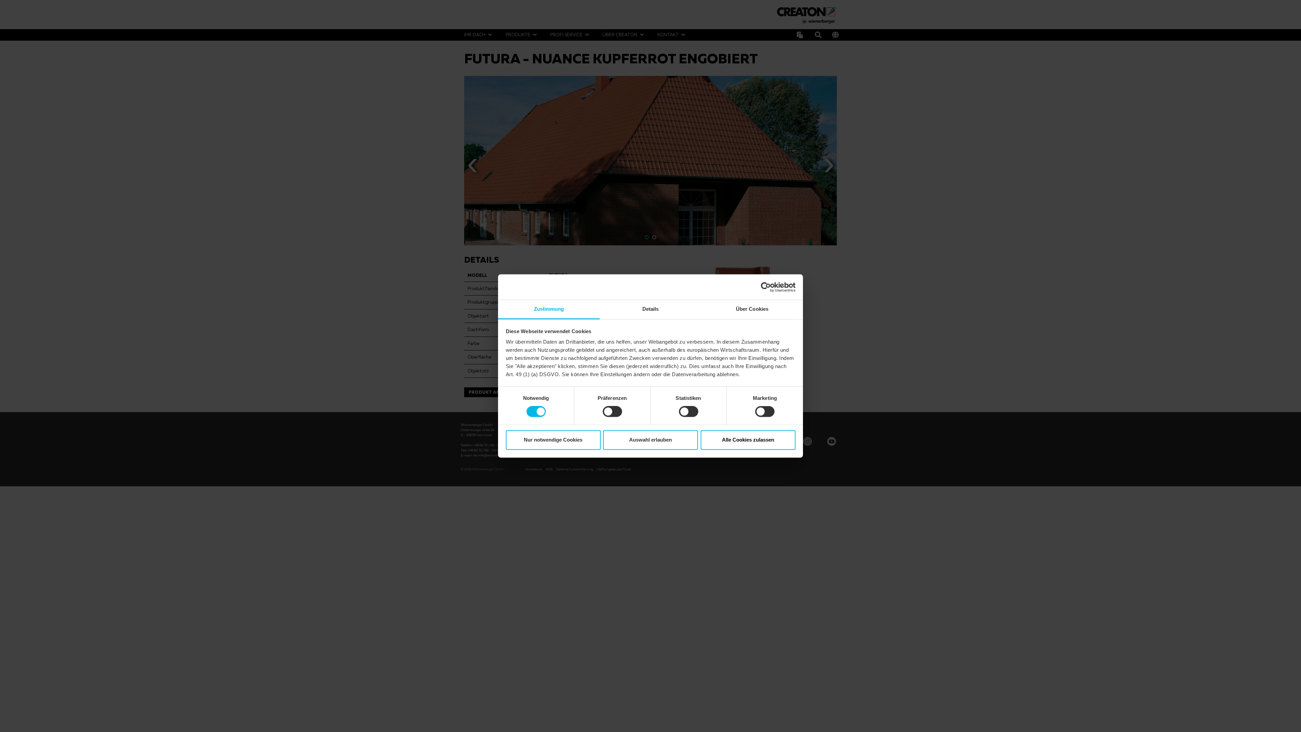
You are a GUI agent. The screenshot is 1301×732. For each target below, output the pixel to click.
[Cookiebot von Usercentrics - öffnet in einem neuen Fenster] (766, 287)
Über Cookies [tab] (752, 309)
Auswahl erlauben (650, 440)
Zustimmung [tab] (549, 309)
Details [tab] (650, 309)
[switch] (612, 411)
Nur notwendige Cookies (553, 440)
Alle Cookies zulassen (748, 440)
